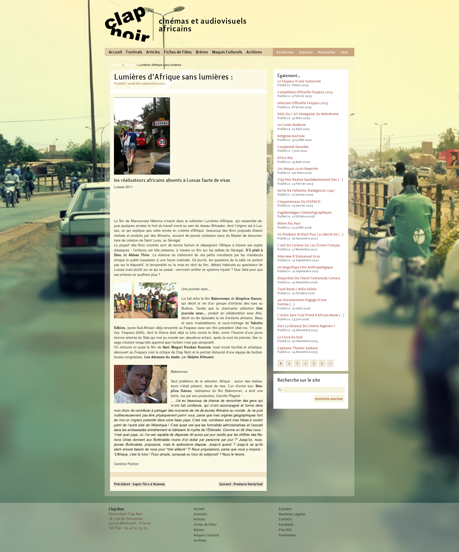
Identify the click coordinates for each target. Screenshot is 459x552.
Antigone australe (291, 136)
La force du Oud (289, 337)
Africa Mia (285, 158)
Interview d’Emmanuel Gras (298, 256)
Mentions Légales (292, 514)
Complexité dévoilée (293, 147)
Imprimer (306, 52)
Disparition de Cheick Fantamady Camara (308, 278)
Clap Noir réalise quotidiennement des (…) (310, 180)
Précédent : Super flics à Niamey (139, 484)
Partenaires (287, 535)
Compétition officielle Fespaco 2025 (305, 92)
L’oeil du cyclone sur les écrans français (308, 245)
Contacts (285, 519)
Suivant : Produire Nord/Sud (241, 484)
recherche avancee (329, 398)
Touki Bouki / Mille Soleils (297, 289)
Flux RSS (285, 530)
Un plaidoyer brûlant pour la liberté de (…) (310, 234)
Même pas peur (289, 223)
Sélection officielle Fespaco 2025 (302, 103)
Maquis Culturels (227, 52)
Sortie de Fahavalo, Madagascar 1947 (306, 190)
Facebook (286, 524)
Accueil (115, 52)
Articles (153, 52)
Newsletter (326, 52)
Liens (344, 52)
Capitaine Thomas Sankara (297, 348)
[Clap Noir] (178, 44)
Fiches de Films (178, 52)
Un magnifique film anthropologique (305, 267)
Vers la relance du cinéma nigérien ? (306, 326)
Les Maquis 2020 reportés (297, 169)
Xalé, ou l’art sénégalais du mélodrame (308, 114)
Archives (254, 52)
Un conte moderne (291, 125)
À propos (285, 509)
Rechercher (285, 52)
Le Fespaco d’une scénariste (299, 81)
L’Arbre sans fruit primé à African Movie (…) (310, 315)
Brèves (202, 52)
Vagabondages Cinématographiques (304, 212)
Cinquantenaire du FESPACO (298, 202)
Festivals (134, 52)
